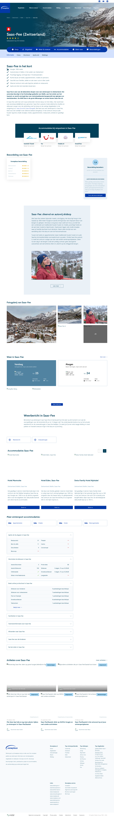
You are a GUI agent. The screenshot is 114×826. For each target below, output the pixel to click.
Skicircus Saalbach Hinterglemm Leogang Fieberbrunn (100, 769)
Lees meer (56, 286)
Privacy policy (53, 815)
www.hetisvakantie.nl (55, 787)
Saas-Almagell (30, 108)
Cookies (61, 815)
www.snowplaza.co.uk (55, 798)
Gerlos (81, 765)
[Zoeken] (107, 8)
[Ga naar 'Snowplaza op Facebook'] (99, 1)
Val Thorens (83, 759)
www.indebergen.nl (54, 785)
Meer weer (103, 357)
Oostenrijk (67, 748)
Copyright (45, 815)
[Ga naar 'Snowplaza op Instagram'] (107, 1)
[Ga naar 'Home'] (5, 8)
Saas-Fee (28, 17)
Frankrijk (67, 752)
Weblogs (45, 55)
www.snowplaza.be (54, 792)
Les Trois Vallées (99, 756)
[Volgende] (104, 451)
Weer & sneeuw (44, 49)
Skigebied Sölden (99, 776)
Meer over (79, 49)
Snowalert (67, 785)
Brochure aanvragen (70, 792)
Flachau (82, 757)
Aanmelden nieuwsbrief (71, 787)
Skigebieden (21, 8)
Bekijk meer (16, 607)
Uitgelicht (67, 8)
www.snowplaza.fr (54, 804)
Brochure (27, 55)
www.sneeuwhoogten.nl (55, 794)
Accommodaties (47, 8)
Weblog (58, 8)
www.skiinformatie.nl (55, 789)
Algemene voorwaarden (35, 815)
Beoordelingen (87, 8)
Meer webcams (57, 404)
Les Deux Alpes (99, 773)
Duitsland (67, 750)
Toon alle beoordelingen (95, 195)
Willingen (82, 763)
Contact (75, 815)
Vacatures (81, 815)
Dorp (16, 49)
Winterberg (83, 748)
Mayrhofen (82, 752)
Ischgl (81, 750)
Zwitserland (15, 17)
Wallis (21, 17)
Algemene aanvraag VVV (71, 789)
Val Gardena (98, 766)
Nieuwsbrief (78, 8)
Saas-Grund (20, 108)
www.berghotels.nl (54, 802)
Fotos (19, 55)
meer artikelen (101, 660)
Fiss (81, 767)
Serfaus (82, 761)
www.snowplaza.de (54, 796)
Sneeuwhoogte (53, 752)
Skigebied (28, 49)
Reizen (51, 755)
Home (8, 17)
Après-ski (36, 55)
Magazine (96, 8)
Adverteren (68, 815)
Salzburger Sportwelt (100, 758)
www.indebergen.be (55, 800)
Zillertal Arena (98, 778)
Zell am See (83, 755)
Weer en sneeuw (33, 8)
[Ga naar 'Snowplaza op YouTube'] (103, 1)
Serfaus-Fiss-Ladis (99, 760)
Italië (66, 755)
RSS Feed (67, 794)
